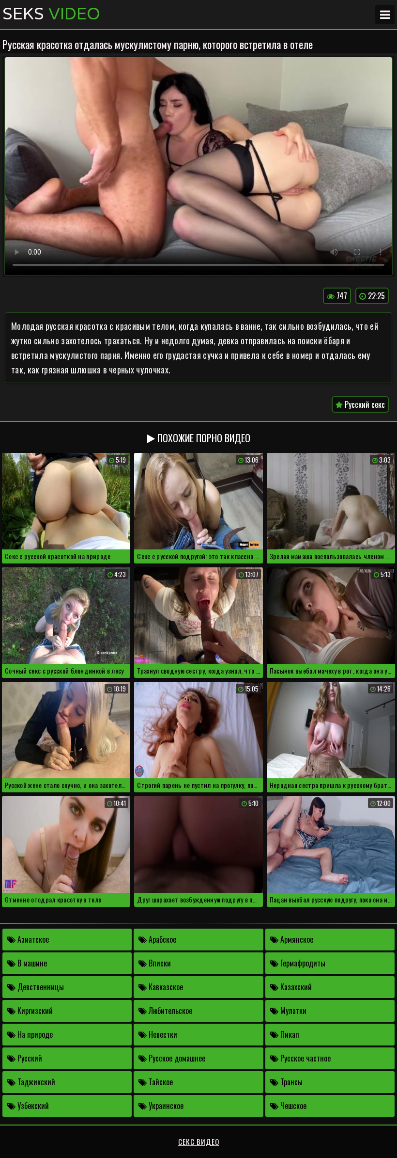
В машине (31, 963)
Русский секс (364, 404)
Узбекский (32, 1105)
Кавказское (165, 987)
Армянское (295, 939)
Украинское (165, 1105)
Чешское (292, 1105)
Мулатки (292, 1010)
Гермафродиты (301, 963)
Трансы (290, 1082)
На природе (34, 1034)
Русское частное (304, 1058)
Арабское (161, 939)
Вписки (159, 963)
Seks (51, 14)
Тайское (160, 1082)
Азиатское (32, 939)
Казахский (295, 987)
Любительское (169, 1010)
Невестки (162, 1034)
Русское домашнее (176, 1058)
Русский (28, 1058)
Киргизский (34, 1010)
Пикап (288, 1034)
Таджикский (35, 1082)
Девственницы (39, 987)
